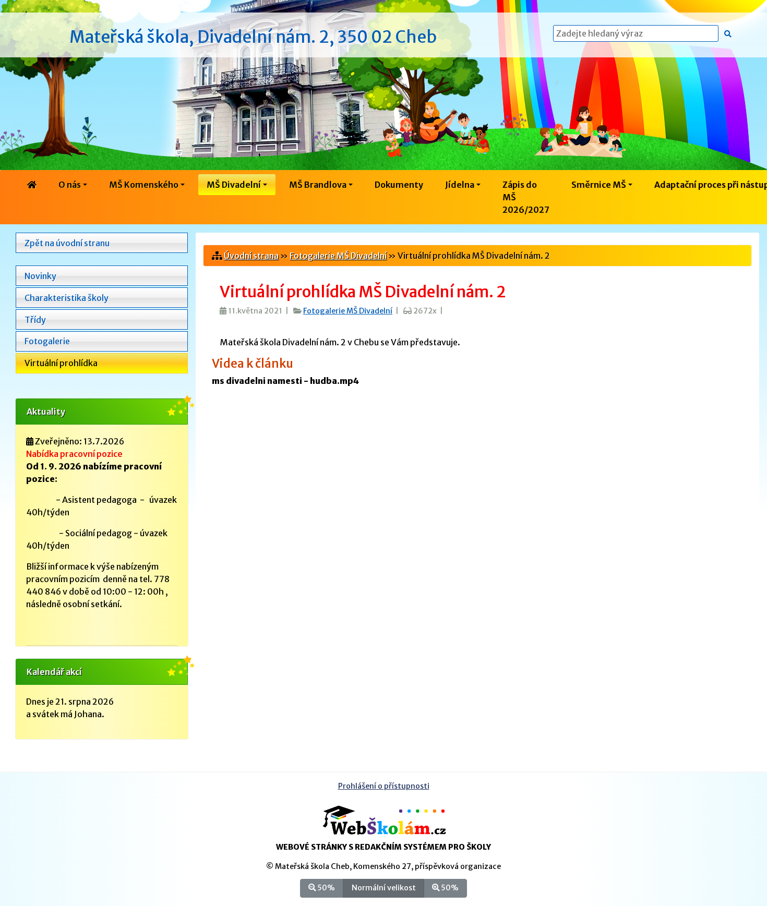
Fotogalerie (47, 341)
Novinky (40, 276)
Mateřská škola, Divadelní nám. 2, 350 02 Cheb (253, 37)
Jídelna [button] (459, 184)
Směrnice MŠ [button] (598, 184)
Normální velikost (384, 887)
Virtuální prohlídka (61, 363)
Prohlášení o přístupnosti (383, 786)
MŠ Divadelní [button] (234, 184)
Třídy (35, 320)
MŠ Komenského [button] (143, 184)
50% (325, 887)
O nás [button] (69, 184)
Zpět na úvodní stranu (67, 243)
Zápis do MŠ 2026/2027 (525, 197)
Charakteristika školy (67, 298)
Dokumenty (399, 184)
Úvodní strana (251, 255)
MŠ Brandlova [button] (317, 184)
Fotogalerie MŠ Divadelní (338, 255)
